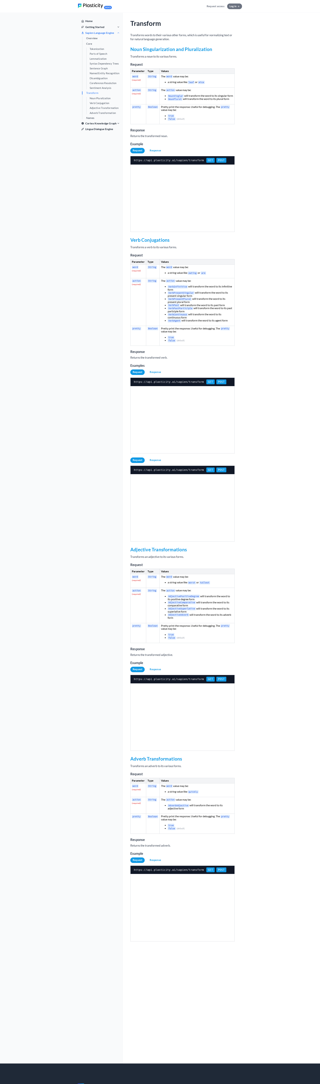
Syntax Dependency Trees (104, 63)
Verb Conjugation (99, 103)
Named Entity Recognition (104, 73)
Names (90, 117)
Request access (215, 6)
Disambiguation (99, 78)
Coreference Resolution (103, 83)
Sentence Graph (99, 68)
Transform (92, 92)
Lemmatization (98, 58)
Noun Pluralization (100, 98)
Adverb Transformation (103, 113)
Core (89, 43)
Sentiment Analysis (101, 88)
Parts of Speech (98, 53)
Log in (233, 6)
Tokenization (97, 49)
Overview (92, 38)
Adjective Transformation (104, 108)
